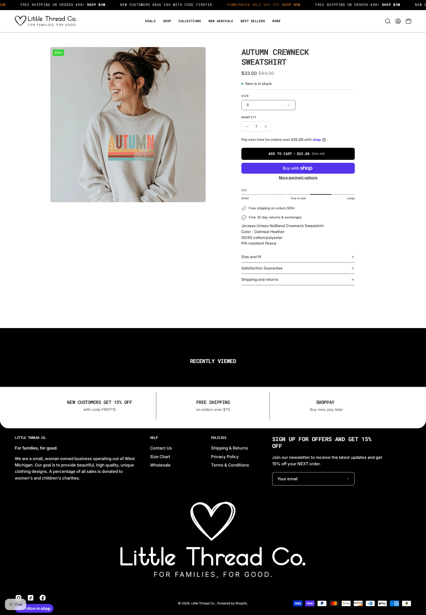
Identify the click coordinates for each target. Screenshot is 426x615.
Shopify (241, 603)
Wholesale (160, 465)
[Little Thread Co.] (45, 21)
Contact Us (161, 448)
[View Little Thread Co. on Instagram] (17, 597)
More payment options (298, 177)
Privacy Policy (225, 456)
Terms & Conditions (230, 465)
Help (154, 437)
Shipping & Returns (229, 448)
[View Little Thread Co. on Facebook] (42, 597)
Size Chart (160, 456)
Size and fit (251, 256)
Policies (218, 437)
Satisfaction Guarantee (262, 268)
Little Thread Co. (31, 437)
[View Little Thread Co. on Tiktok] (30, 597)
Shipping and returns (259, 279)
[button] (276, 21)
